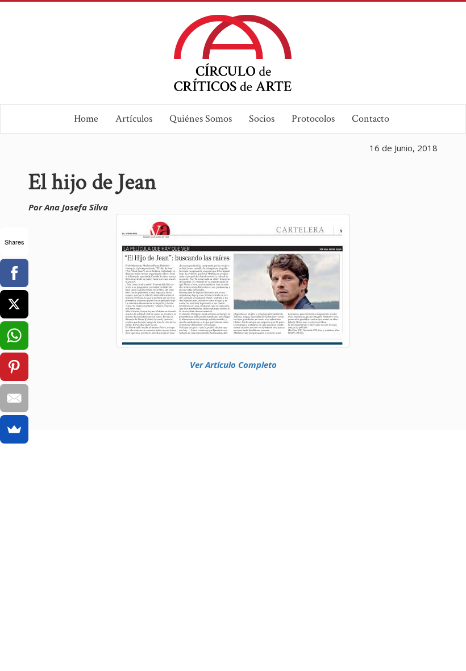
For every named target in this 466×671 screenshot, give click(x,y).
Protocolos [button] (313, 118)
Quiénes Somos (200, 118)
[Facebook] (14, 273)
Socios (261, 118)
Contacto (370, 118)
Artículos (133, 118)
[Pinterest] (14, 367)
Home (86, 118)
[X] (14, 304)
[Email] (14, 398)
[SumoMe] (14, 429)
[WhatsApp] (14, 335)
